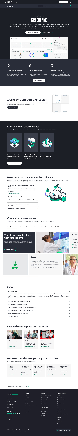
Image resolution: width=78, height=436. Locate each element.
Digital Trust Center (60, 397)
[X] (10, 413)
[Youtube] (17, 413)
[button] (5, 2)
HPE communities (60, 407)
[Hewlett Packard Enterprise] (9, 2)
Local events (43, 413)
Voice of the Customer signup (62, 413)
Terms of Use (12, 431)
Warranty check (43, 403)
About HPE (27, 395)
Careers (26, 399)
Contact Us (59, 395)
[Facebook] (15, 413)
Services (45, 6)
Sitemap (25, 431)
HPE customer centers (61, 409)
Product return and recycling (46, 397)
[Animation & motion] (10, 419)
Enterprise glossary (60, 403)
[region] (39, 339)
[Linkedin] (8, 413)
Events (42, 409)
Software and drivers (44, 401)
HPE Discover (43, 411)
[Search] (14, 2)
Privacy (8, 431)
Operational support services (46, 395)
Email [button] (10, 404)
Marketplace (57, 6)
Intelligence (51, 6)
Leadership (27, 410)
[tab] (12, 226)
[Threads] (13, 413)
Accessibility (27, 397)
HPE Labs (26, 403)
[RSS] (19, 413)
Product (11, 401)
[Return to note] (28, 386)
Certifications (59, 419)
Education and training (61, 399)
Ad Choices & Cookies (19, 431)
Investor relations (28, 408)
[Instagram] (11, 413)
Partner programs (60, 423)
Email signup (59, 401)
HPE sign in (59, 411)
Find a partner (59, 421)
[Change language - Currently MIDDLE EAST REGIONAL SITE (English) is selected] (70, 2)
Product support (44, 399)
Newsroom (43, 415)
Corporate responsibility (29, 401)
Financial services (60, 405)
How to (10, 399)
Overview (40, 6)
